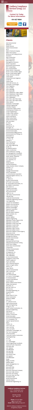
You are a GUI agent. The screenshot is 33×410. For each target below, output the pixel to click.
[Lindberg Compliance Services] (16, 8)
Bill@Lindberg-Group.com (18, 403)
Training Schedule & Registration (12, 24)
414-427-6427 (17, 401)
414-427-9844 (18, 399)
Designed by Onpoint (16, 407)
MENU (6, 2)
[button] (2, 2)
